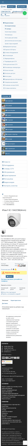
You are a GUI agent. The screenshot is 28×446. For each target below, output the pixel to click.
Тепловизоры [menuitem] (8, 35)
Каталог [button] (11, 6)
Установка (5, 96)
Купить (10, 276)
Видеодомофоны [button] (9, 58)
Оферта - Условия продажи (9, 416)
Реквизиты (5, 413)
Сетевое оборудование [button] (11, 52)
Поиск (24, 9)
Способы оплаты (6, 418)
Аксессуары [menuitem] (8, 76)
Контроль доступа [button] (10, 73)
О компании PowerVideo (9, 397)
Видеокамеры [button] (9, 23)
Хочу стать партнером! (9, 292)
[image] (14, 220)
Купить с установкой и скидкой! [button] (11, 294)
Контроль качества (11, 186)
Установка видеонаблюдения (10, 393)
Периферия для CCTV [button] (11, 61)
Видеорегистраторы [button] (10, 46)
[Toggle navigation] (3, 2)
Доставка (4, 415)
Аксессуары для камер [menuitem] (11, 38)
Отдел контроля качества (9, 408)
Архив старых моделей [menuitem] (11, 43)
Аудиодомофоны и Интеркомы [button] (13, 79)
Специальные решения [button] (11, 82)
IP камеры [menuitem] (8, 29)
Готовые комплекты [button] (10, 88)
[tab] (5, 300)
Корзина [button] (7, 15)
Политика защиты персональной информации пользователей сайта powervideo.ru (11, 421)
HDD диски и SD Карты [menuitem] (9, 49)
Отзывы (4, 410)
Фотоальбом (8, 179)
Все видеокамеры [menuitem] (10, 26)
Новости (7, 162)
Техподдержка (9, 165)
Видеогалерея (9, 182)
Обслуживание (9, 172)
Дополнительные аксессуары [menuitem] (13, 40)
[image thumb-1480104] (4, 231)
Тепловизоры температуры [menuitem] (12, 67)
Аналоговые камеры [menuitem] (10, 32)
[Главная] (2, 194)
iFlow (16, 265)
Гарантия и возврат (7, 411)
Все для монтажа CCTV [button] (11, 64)
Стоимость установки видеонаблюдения (13, 395)
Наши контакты (6, 399)
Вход (2, 15)
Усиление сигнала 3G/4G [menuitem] (12, 85)
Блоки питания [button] (9, 70)
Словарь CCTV (9, 169)
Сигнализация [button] (9, 55)
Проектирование (10, 175)
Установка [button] (22, 6)
